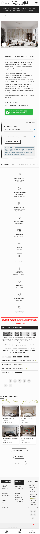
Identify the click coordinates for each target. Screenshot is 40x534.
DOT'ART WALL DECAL (6, 496)
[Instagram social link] (31, 511)
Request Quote (12, 142)
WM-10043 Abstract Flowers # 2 (27, 439)
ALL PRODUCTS (5, 506)
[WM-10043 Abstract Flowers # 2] (28, 431)
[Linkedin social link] (29, 381)
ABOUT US (18, 486)
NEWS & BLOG (19, 499)
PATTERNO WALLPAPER (5, 492)
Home (3, 15)
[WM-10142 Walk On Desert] (10, 411)
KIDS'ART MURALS (4, 499)
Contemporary (19, 105)
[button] (2, 35)
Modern (26, 105)
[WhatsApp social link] (6, 385)
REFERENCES (18, 497)
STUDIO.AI (18, 495)
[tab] (5, 164)
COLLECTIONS (7, 481)
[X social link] (15, 381)
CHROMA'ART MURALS (5, 489)
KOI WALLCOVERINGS (6, 503)
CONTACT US (19, 501)
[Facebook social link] (10, 381)
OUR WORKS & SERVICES (19, 492)
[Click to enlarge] (4, 44)
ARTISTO (5, 421)
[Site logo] (20, 3)
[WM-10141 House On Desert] (28, 411)
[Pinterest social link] (24, 381)
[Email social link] (20, 381)
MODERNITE (16, 15)
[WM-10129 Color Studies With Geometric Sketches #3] (10, 431)
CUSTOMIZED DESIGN (19, 489)
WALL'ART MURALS (4, 485)
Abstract (10, 105)
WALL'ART (9, 15)
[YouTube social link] (34, 511)
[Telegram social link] (10, 385)
